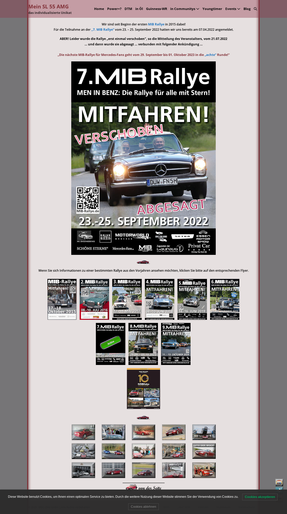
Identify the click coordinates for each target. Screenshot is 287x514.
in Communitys (183, 8)
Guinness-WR (156, 8)
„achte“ (210, 55)
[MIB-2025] (143, 388)
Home (99, 8)
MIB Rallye (156, 24)
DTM (128, 8)
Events (231, 8)
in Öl (139, 8)
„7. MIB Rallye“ (102, 29)
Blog (247, 8)
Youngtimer (212, 8)
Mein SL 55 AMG (48, 6)
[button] (255, 9)
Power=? (114, 8)
